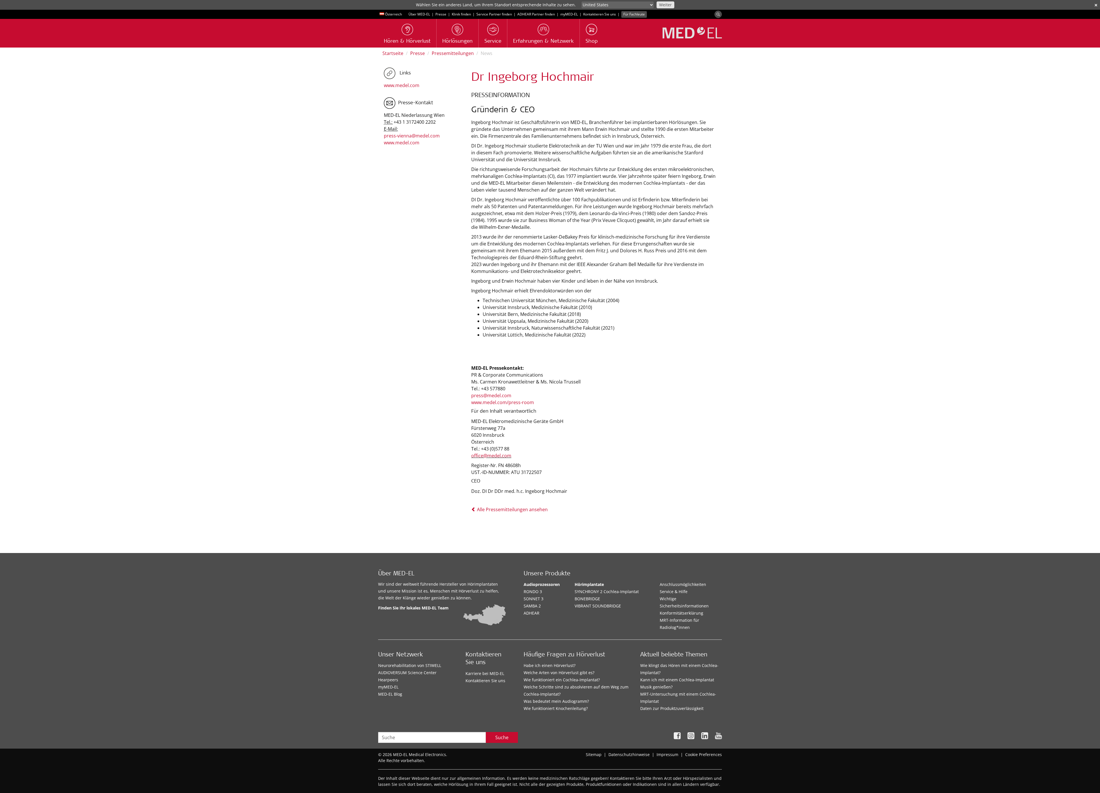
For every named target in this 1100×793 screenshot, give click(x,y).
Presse (440, 14)
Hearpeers (388, 679)
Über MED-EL (419, 14)
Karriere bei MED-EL (484, 673)
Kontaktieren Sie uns (599, 14)
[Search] (718, 14)
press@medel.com (491, 395)
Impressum (667, 754)
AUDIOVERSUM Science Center (407, 672)
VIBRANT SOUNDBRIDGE (598, 606)
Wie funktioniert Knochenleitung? (556, 708)
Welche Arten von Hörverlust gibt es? (559, 672)
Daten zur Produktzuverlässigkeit (672, 708)
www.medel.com (401, 85)
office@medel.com (491, 455)
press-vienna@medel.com (412, 136)
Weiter (665, 4)
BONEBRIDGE (587, 598)
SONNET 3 (533, 598)
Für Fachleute (634, 14)
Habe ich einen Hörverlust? (549, 665)
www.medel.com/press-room (502, 402)
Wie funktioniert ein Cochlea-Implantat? (562, 679)
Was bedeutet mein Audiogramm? (556, 701)
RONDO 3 (533, 591)
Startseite (392, 53)
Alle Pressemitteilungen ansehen (512, 509)
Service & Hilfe (674, 591)
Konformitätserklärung (681, 613)
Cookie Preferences (703, 754)
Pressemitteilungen (453, 53)
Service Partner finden (494, 14)
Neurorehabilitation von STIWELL (409, 665)
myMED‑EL (569, 14)
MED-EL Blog (390, 694)
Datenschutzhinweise (629, 754)
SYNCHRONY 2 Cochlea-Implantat (607, 591)
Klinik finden (461, 14)
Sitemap (594, 754)
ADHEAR (531, 613)
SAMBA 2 (532, 606)
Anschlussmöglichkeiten (683, 584)
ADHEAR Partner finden (536, 14)
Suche (501, 737)
